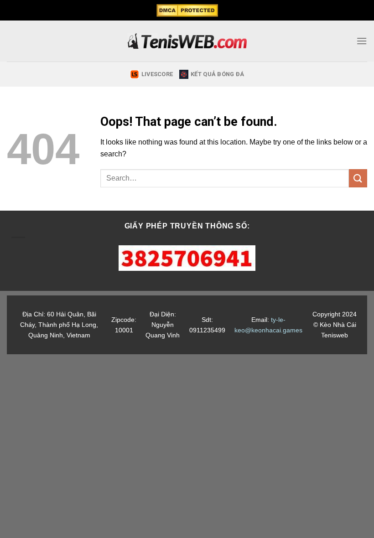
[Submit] (358, 178)
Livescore (157, 74)
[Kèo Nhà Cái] (187, 41)
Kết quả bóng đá (217, 74)
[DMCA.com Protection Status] (187, 10)
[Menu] (361, 41)
